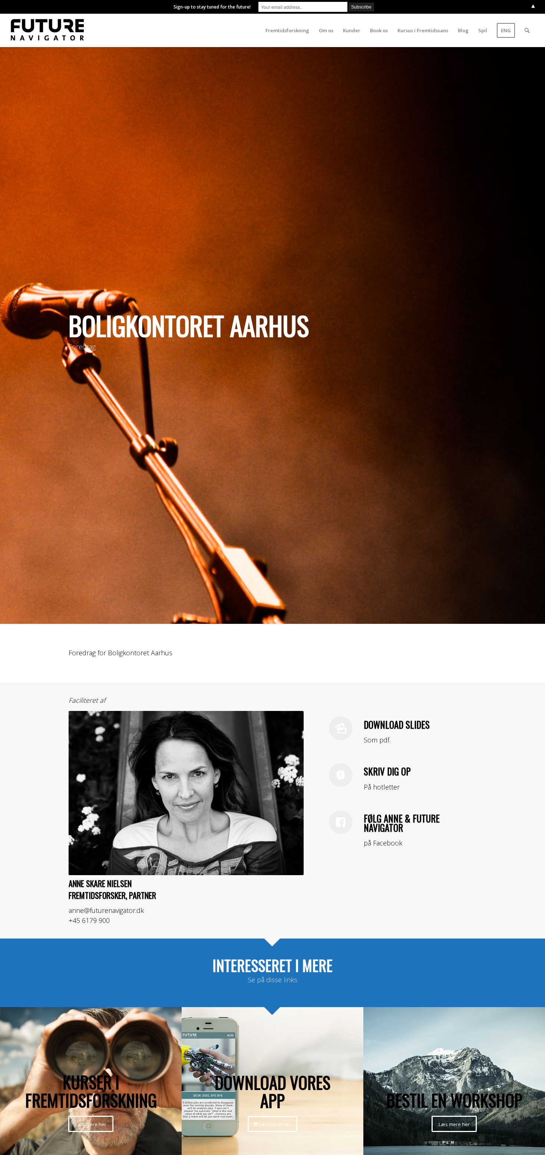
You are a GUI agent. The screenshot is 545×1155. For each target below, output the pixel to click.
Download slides (397, 724)
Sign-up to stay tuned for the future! (212, 7)
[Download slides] (341, 728)
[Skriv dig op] (341, 775)
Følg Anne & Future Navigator (402, 822)
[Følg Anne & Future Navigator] (341, 822)
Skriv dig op (387, 771)
